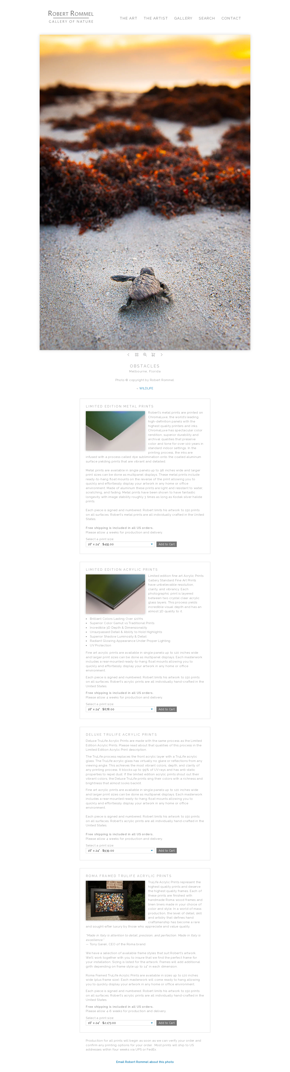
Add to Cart (167, 544)
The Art (129, 18)
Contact (231, 18)
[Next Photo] (161, 356)
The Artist (156, 18)
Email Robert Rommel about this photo (145, 1062)
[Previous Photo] (128, 356)
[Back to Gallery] (137, 356)
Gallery (183, 18)
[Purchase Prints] (153, 356)
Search (207, 18)
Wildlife (146, 388)
